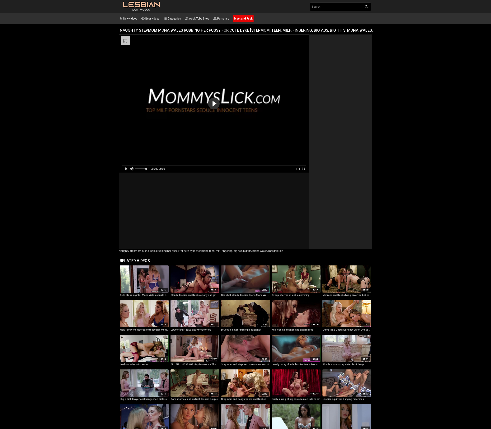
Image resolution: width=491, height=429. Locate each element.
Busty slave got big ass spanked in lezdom (296, 399)
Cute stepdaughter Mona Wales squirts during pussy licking (144, 295)
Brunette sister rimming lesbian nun (241, 329)
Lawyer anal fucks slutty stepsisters (191, 329)
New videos (128, 18)
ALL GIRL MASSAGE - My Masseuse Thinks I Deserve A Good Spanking (195, 364)
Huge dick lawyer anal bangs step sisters (143, 399)
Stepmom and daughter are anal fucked (243, 399)
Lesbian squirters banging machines (343, 399)
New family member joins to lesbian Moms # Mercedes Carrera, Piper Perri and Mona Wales (144, 329)
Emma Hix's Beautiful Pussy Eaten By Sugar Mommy (346, 329)
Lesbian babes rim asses (134, 364)
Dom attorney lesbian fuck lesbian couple (194, 399)
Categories (172, 18)
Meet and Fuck (243, 18)
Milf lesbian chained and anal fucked (292, 329)
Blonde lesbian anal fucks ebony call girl (193, 295)
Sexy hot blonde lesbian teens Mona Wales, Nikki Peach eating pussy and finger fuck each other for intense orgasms (245, 295)
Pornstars (221, 18)
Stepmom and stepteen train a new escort (245, 364)
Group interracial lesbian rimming (291, 295)
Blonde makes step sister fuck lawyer (343, 364)
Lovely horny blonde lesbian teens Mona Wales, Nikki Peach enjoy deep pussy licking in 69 (296, 364)
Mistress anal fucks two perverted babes (345, 295)
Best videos (150, 18)
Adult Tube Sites (197, 18)
